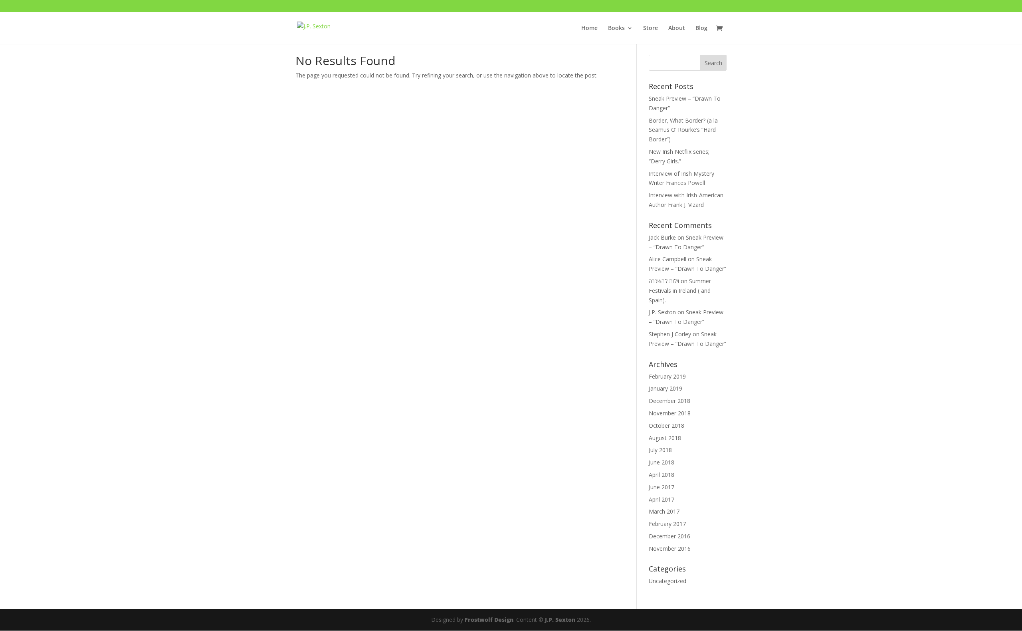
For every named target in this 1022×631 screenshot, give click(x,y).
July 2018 (660, 450)
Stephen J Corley (670, 334)
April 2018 (661, 474)
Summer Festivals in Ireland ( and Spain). (680, 290)
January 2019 (665, 388)
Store (650, 28)
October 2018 (666, 425)
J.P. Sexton (662, 312)
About (676, 28)
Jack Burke (662, 237)
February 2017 (667, 524)
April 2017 (661, 499)
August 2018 (665, 438)
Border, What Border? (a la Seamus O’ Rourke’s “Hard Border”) (683, 130)
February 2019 (667, 376)
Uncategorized (667, 581)
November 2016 (670, 548)
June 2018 (661, 462)
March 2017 (664, 511)
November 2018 (670, 413)
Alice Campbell (667, 259)
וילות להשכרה (664, 281)
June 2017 (661, 487)
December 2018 (669, 401)
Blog (701, 28)
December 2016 (669, 536)
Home (589, 28)
